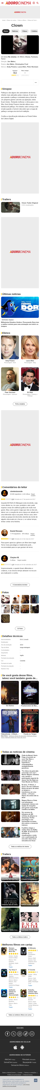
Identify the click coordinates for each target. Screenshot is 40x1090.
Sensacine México (18, 1065)
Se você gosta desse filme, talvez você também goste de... (19, 677)
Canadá (25, 639)
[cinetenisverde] (4, 493)
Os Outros (10, 706)
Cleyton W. (14, 557)
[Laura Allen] (30, 347)
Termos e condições (30, 1072)
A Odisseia (32, 948)
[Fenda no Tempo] (30, 721)
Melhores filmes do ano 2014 (17, 736)
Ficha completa (20, 404)
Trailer (11, 967)
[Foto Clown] (5, 599)
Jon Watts (11, 61)
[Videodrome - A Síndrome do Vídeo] (10, 721)
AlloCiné (8, 1059)
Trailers (6, 199)
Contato (20, 1072)
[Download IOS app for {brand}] (16, 1047)
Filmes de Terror (32, 20)
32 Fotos (20, 628)
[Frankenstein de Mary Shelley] (30, 692)
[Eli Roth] (30, 379)
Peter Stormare (32, 67)
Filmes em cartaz (11, 20)
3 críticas (13, 560)
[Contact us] (32, 1033)
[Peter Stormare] (10, 379)
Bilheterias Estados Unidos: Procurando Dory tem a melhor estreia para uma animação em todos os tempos (20, 324)
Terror (3, 59)
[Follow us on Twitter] (14, 1033)
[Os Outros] (10, 692)
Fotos (5, 592)
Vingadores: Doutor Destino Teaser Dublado (10, 930)
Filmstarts (26, 1059)
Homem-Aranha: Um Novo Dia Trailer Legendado (30, 904)
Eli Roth (30, 392)
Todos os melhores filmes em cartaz (20, 1015)
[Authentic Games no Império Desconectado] (4, 993)
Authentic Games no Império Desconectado (13, 992)
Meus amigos (25, 70)
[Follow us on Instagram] (20, 1033)
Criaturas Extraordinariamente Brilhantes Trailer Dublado (30, 879)
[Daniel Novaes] (4, 532)
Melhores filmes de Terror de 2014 (15, 737)
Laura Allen (22, 67)
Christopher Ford (21, 64)
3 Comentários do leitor (20, 585)
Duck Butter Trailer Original (29, 930)
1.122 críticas (26, 494)
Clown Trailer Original (30, 203)
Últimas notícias (11, 294)
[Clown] (20, 44)
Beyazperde (27, 1062)
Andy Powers (12, 67)
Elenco (6, 333)
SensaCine (8, 1062)
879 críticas (25, 534)
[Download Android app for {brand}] (23, 1047)
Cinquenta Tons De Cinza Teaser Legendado (10, 904)
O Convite (31, 970)
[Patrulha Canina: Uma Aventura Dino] (24, 993)
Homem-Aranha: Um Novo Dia (13, 949)
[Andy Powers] (10, 347)
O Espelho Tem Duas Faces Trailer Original (10, 879)
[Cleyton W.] (4, 558)
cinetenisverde (16, 491)
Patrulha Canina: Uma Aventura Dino (33, 991)
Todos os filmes (22, 20)
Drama (27, 57)
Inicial (3, 20)
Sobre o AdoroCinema (9, 1072)
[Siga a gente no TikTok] (26, 1033)
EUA (21, 639)
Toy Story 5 (13, 970)
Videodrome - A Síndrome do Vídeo (14, 734)
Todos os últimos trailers (20, 937)
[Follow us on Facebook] (8, 1033)
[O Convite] (24, 973)
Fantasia (34, 57)
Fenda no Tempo (30, 734)
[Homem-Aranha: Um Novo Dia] (4, 951)
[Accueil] (18, 3)
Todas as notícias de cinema (20, 846)
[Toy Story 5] (4, 973)
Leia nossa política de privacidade (16, 1085)
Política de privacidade (14, 1075)
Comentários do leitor (14, 487)
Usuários (15, 70)
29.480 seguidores (15, 494)
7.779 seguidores (15, 534)
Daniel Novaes (16, 531)
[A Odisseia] (24, 951)
